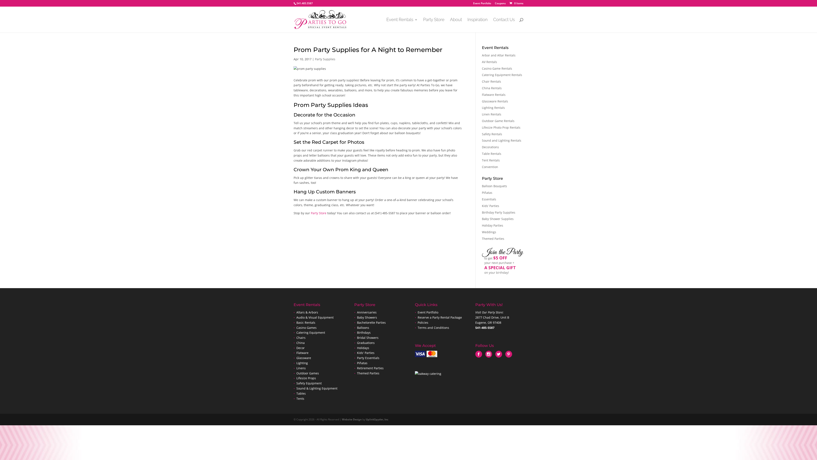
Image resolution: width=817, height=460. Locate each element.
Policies (423, 323)
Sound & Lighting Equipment (316, 388)
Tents (300, 399)
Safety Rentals (492, 134)
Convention (490, 167)
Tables (301, 393)
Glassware (303, 358)
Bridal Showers (368, 338)
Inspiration (477, 20)
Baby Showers (366, 317)
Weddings (489, 232)
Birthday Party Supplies (498, 212)
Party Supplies (325, 59)
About (456, 20)
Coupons (500, 3)
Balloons (362, 328)
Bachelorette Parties (371, 323)
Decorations (490, 147)
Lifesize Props (306, 378)
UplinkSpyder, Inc (377, 419)
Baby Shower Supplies (498, 219)
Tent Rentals (491, 160)
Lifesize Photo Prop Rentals (501, 127)
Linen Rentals (491, 114)
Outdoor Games (307, 373)
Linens (301, 368)
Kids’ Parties (490, 206)
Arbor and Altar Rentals (499, 55)
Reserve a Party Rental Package (440, 317)
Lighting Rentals (493, 108)
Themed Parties (493, 239)
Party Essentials (368, 358)
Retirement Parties (370, 368)
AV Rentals (489, 62)
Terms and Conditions (433, 328)
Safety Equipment (309, 383)
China (300, 343)
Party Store (433, 20)
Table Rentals (491, 154)
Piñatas (487, 193)
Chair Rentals (491, 81)
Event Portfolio (482, 3)
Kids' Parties (365, 353)
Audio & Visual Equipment (315, 317)
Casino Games (306, 328)
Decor (300, 348)
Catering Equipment (310, 333)
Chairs (301, 338)
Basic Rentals (305, 323)
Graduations (366, 343)
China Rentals (492, 88)
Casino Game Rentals (497, 68)
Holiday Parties (492, 225)
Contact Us (504, 20)
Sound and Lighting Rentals (501, 140)
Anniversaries (367, 312)
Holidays (363, 348)
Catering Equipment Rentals (502, 75)
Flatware (302, 353)
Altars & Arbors (307, 312)
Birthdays (364, 333)
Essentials (489, 199)
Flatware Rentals (494, 95)
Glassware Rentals (495, 101)
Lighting (302, 363)
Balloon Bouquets (494, 186)
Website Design (352, 419)
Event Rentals (399, 20)
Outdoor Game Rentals (498, 121)
